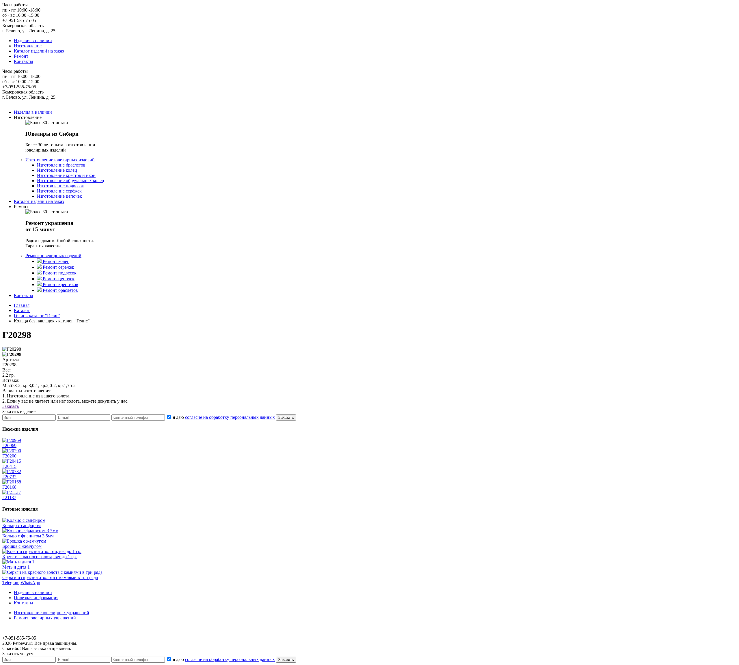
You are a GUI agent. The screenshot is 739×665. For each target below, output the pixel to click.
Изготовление (28, 45)
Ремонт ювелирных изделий (53, 255)
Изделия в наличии (33, 40)
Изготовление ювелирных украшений (51, 612)
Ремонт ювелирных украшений (45, 617)
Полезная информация (36, 597)
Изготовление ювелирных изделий (60, 159)
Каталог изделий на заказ (39, 50)
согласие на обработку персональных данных (230, 417)
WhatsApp (30, 582)
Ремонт (21, 56)
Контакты (23, 61)
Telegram (10, 582)
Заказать (10, 406)
